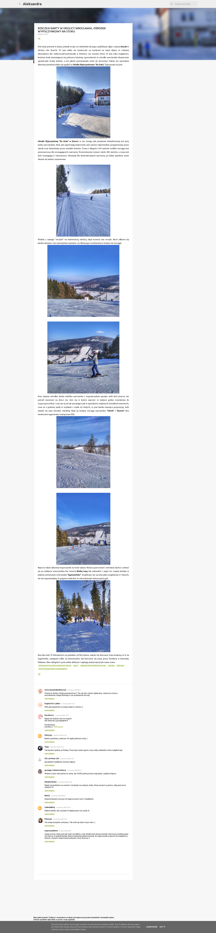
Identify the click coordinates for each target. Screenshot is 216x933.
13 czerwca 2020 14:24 (63, 807)
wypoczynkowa (51, 831)
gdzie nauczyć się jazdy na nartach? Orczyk (55, 665)
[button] (39, 38)
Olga (47, 747)
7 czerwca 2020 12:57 (62, 715)
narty (76, 665)
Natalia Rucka (50, 782)
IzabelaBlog (50, 807)
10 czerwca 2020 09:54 (74, 770)
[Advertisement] (83, 899)
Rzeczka (111, 665)
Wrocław (120, 665)
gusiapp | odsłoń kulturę (55, 770)
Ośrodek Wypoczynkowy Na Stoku (93, 665)
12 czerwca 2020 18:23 (64, 782)
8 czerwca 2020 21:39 (59, 735)
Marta (47, 796)
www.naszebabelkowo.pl (55, 690)
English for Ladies (52, 704)
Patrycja (48, 735)
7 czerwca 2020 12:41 (68, 703)
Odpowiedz (50, 699)
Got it (162, 927)
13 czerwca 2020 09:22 (58, 795)
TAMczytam (58, 727)
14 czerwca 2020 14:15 (60, 819)
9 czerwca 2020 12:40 (56, 747)
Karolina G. (49, 715)
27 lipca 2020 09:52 (65, 831)
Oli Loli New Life (52, 758)
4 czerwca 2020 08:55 (74, 690)
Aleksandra (32, 4)
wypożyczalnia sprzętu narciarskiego (53, 669)
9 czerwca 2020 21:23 (67, 758)
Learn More (151, 927)
